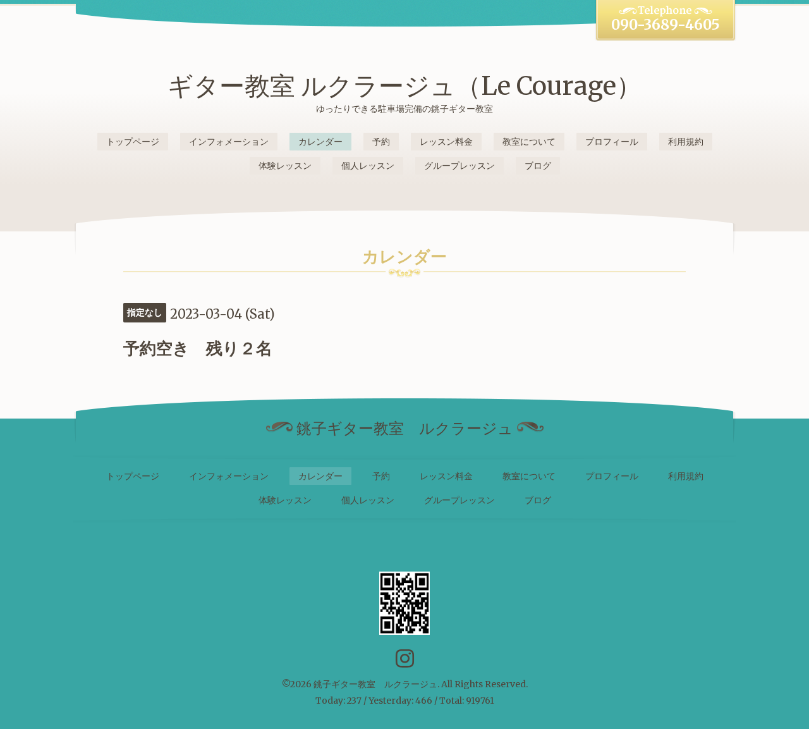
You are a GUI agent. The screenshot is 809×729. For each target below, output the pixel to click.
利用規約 (685, 141)
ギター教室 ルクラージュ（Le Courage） (404, 86)
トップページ (132, 141)
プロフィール (611, 141)
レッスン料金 (446, 141)
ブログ (538, 165)
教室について (529, 141)
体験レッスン (285, 165)
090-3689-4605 (665, 25)
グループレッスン (459, 165)
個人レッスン (367, 165)
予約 (381, 141)
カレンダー (320, 141)
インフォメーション (229, 141)
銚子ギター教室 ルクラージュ (375, 684)
